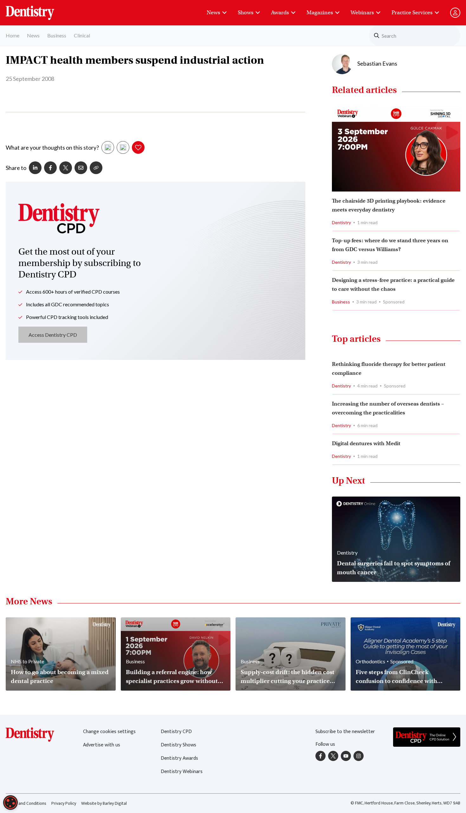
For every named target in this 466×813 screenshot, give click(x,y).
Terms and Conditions (26, 803)
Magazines (320, 12)
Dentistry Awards (179, 758)
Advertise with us (101, 745)
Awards (280, 12)
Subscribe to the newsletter (345, 731)
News (213, 12)
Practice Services (412, 12)
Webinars (362, 12)
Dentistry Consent (37, 9)
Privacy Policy (63, 803)
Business (56, 35)
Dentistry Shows (178, 745)
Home (12, 35)
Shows (245, 12)
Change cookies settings (109, 731)
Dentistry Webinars (182, 771)
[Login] (455, 13)
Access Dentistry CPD (53, 335)
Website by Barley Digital (104, 803)
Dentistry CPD (176, 731)
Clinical (82, 35)
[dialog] (10, 802)
